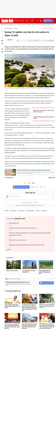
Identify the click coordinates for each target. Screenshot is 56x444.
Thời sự (16, 24)
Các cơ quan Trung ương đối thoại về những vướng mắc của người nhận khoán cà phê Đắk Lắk (12, 326)
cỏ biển (32, 95)
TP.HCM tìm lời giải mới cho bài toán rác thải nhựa (22, 228)
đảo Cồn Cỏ (21, 210)
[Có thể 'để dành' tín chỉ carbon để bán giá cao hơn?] (46, 264)
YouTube (22, 20)
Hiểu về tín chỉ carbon (12, 270)
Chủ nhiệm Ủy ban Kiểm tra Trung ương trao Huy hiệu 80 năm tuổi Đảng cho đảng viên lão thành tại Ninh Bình (47, 326)
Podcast (16, 20)
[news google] (48, 40)
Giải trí (52, 24)
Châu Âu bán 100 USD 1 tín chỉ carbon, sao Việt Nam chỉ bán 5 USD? (33, 170)
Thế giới (19, 24)
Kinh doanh (28, 24)
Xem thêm (8, 249)
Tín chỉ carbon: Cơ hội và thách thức (29, 271)
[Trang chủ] (1, 25)
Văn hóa (49, 24)
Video (13, 24)
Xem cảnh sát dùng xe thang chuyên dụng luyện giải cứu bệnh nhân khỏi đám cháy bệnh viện (29, 326)
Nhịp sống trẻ (44, 24)
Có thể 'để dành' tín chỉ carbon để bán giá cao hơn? (45, 272)
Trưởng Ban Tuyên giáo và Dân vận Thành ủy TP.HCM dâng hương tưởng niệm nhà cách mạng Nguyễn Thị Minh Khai (29, 307)
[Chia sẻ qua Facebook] (37, 187)
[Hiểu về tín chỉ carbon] (13, 264)
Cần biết (27, 21)
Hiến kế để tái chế (14, 223)
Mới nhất (5, 24)
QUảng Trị (44, 210)
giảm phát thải (33, 143)
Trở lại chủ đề (9, 28)
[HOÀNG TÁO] (6, 40)
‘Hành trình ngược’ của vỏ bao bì (17, 240)
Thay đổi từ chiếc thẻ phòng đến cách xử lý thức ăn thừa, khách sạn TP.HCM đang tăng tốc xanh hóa (29, 234)
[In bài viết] (2, 52)
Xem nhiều (9, 24)
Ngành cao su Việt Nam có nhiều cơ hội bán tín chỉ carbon (43, 111)
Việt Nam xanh (20, 219)
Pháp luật (24, 24)
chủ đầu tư (21, 105)
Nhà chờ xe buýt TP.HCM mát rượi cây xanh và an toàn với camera (46, 306)
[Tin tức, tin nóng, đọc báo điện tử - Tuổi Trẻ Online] (7, 21)
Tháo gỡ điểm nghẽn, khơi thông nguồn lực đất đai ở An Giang (12, 306)
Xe (36, 24)
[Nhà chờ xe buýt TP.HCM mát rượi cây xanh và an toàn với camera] (47, 298)
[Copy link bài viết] (41, 187)
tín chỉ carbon (46, 127)
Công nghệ (34, 24)
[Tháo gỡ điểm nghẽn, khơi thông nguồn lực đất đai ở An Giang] (12, 298)
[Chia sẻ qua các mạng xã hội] (44, 187)
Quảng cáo (32, 21)
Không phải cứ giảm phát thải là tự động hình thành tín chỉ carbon (27, 245)
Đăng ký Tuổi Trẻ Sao (47, 21)
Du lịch (39, 24)
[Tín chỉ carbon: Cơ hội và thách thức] (30, 264)
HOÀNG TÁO (10, 39)
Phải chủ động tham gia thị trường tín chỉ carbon (44, 117)
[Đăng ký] (46, 283)
